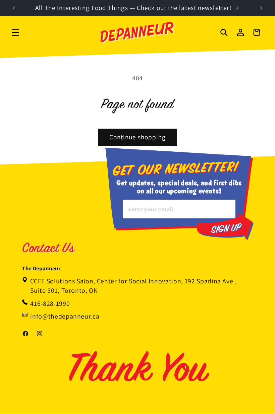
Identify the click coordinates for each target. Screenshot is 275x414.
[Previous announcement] (13, 8)
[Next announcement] (261, 8)
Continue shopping (137, 137)
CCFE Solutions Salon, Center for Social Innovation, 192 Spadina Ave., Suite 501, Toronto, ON (133, 286)
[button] (15, 32)
